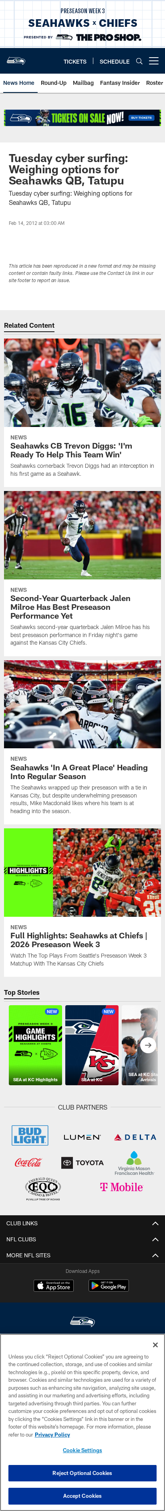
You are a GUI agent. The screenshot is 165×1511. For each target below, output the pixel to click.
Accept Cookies (82, 1496)
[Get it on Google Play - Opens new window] (109, 1289)
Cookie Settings (82, 1450)
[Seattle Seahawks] (82, 1323)
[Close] (155, 1345)
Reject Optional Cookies (82, 1473)
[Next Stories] (148, 1045)
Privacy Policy (52, 1434)
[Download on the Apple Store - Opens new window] (54, 1286)
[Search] (139, 61)
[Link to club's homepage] (16, 57)
